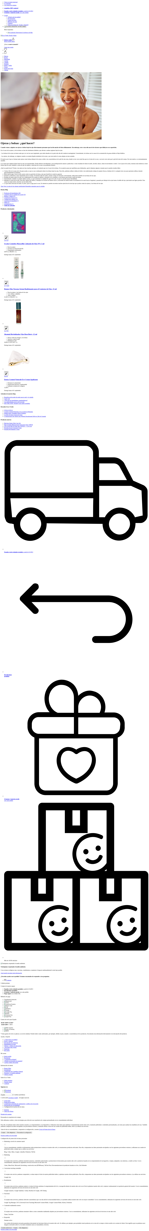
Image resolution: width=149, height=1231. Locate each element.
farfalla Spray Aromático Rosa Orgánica (15, 413)
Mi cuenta (7, 1050)
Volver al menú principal (11, 2)
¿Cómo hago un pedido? (11, 1039)
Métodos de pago (12, 21)
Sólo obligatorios (11, 1132)
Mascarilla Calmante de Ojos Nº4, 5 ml (24, 244)
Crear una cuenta (8, 47)
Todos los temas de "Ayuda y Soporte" (18, 25)
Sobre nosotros (8, 1080)
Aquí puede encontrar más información (11, 973)
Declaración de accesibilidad (12, 1105)
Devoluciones (11, 18)
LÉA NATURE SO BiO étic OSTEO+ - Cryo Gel (18, 426)
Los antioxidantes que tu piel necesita (14, 402)
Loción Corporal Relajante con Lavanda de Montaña (18, 411)
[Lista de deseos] (5, 50)
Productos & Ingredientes (12, 193)
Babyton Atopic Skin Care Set (12, 423)
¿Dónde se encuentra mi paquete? (13, 1061)
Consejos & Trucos (10, 197)
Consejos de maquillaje (11, 201)
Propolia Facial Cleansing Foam (13, 428)
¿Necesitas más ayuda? (10, 1047)
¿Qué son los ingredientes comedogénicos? (16, 400)
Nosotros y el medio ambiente (12, 1073)
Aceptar (3, 1132)
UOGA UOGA (8, 410)
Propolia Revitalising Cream (11, 429)
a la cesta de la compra (10, 5)
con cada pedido (16, 12)
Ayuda (6, 15)
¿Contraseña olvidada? (10, 1059)
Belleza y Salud (9, 196)
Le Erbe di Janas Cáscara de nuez (13, 415)
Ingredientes (7, 1070)
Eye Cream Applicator (21, 379)
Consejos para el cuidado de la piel (15, 194)
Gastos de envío (12, 20)
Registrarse (7, 1058)
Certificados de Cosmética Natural (13, 1071)
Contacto (10, 23)
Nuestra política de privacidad (9, 1135)
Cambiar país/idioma (19, 1094)
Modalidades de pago (10, 1044)
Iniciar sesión (7, 1056)
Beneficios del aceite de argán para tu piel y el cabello (18, 397)
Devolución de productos (11, 1042)
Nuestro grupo (8, 1082)
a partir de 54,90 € (18, 11)
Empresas (6, 1049)
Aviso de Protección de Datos (47, 1129)
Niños (6, 202)
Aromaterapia (8, 204)
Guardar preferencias (6, 1228)
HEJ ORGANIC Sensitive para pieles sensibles (17, 403)
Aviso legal (7, 1100)
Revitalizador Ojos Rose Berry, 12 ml (20, 334)
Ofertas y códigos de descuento (12, 1046)
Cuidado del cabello (11, 199)
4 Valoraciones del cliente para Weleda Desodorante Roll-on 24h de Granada (25, 416)
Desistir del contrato (6, 1114)
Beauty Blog (7, 1068)
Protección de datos (9, 1102)
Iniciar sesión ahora (9, 41)
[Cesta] (76, 52)
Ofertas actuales (8, 1074)
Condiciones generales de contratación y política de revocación (21, 1104)
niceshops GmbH (13, 1097)
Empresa (6, 1110)
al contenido (7, 3)
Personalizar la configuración (24, 1132)
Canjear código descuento (11, 1062)
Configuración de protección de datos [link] (14, 1107)
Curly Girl (7, 399)
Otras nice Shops (8, 1111)
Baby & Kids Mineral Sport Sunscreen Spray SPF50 (18, 424)
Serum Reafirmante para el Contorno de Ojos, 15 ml (30, 289)
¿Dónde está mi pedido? (14, 17)
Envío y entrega (8, 1041)
